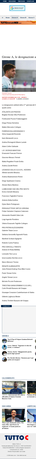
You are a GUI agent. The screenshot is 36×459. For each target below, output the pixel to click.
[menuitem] (2, 17)
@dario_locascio (23, 99)
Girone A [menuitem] (15, 17)
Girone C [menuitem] (31, 17)
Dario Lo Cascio (8, 99)
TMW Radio (21, 1)
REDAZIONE (12, 1)
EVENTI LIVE (30, 1)
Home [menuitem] (8, 17)
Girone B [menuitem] (23, 17)
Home (5, 1)
